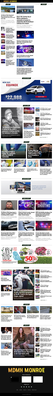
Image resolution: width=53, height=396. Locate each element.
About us (24, 389)
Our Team (29, 389)
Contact (20, 389)
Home (17, 389)
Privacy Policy (34, 389)
